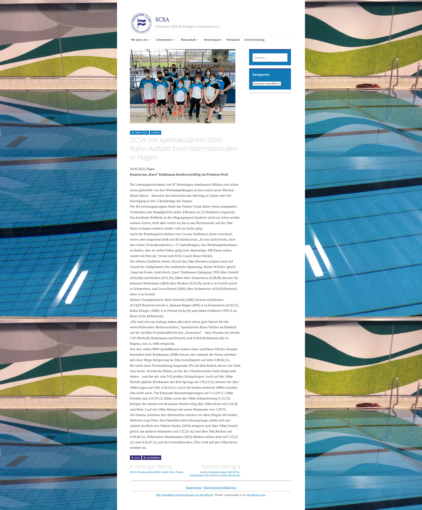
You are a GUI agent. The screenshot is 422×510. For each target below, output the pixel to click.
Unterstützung (254, 40)
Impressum (193, 487)
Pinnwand (232, 40)
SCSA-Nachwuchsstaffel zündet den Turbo (156, 469)
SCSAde (155, 132)
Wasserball (188, 40)
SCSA (162, 19)
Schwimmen (164, 40)
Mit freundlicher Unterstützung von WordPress (184, 495)
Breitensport (212, 40)
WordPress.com (256, 495)
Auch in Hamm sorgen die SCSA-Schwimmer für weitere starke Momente (215, 470)
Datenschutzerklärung (220, 487)
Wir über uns (139, 40)
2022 (137, 457)
